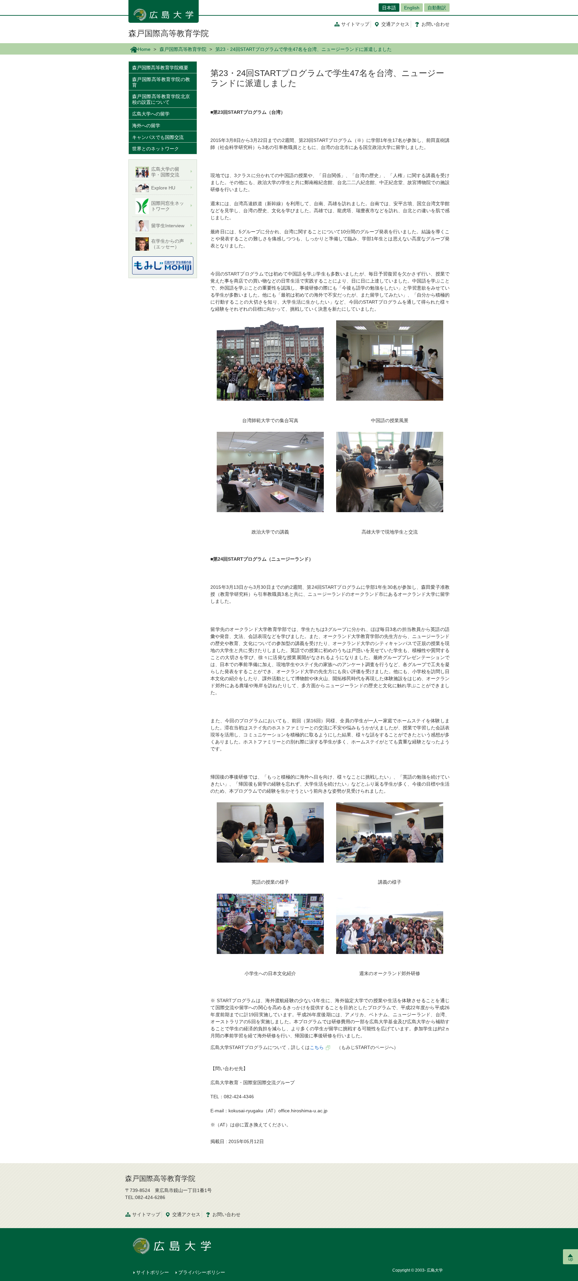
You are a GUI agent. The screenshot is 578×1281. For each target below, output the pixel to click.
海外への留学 (146, 125)
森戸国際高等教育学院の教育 (161, 82)
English (411, 7)
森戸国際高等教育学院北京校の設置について (161, 99)
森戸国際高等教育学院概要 (160, 67)
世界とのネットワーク (155, 148)
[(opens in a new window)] (162, 265)
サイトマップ (355, 24)
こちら (317, 1047)
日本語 (389, 7)
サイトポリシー (152, 1272)
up (570, 1259)
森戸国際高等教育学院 (168, 33)
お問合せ (435, 24)
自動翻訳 (436, 7)
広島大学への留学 (151, 113)
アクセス (395, 24)
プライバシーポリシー (201, 1272)
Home (144, 49)
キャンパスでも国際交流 (158, 137)
